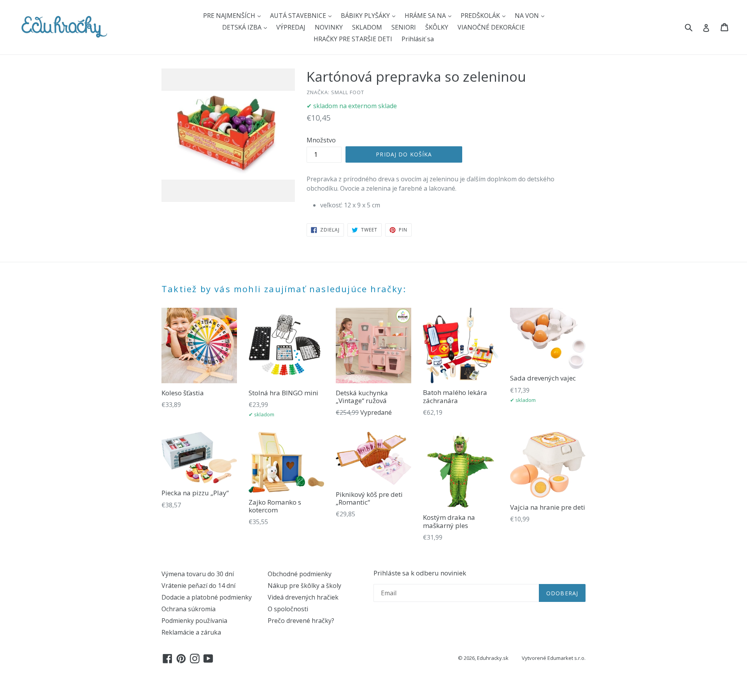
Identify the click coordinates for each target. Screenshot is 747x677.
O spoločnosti (288, 609)
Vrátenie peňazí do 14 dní (198, 585)
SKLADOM (367, 27)
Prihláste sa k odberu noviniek (420, 573)
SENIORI (403, 27)
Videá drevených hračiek (303, 597)
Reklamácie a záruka (191, 632)
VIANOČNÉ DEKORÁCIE (491, 27)
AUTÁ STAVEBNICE (299, 15)
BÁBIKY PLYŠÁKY (366, 15)
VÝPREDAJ (290, 27)
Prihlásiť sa (418, 39)
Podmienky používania (194, 620)
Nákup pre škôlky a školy (304, 585)
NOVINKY (329, 27)
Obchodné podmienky (299, 574)
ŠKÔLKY (436, 27)
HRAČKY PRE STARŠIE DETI (353, 39)
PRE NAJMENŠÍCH (230, 15)
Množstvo (321, 140)
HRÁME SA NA (426, 15)
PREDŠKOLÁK (481, 15)
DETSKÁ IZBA (242, 27)
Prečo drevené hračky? (301, 620)
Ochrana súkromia (188, 609)
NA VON (527, 15)
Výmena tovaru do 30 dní (197, 574)
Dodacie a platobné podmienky (206, 597)
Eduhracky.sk (493, 657)
